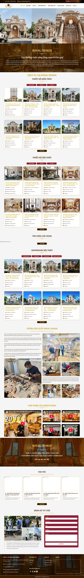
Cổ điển (51, 163)
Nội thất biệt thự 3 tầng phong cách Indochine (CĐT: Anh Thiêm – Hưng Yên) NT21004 (32, 184)
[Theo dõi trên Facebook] (30, 571)
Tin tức (74, 5)
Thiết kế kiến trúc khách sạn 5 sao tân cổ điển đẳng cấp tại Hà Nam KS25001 (13, 105)
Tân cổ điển (31, 163)
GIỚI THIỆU (28, 5)
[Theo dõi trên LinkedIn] (37, 571)
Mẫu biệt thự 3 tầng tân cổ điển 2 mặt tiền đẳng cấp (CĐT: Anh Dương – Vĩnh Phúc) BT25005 (32, 105)
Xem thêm (42, 150)
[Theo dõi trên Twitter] (34, 571)
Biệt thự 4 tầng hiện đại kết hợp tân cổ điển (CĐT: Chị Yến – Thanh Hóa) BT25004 (51, 105)
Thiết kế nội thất (51, 5)
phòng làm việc (56, 256)
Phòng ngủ (46, 256)
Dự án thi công (60, 5)
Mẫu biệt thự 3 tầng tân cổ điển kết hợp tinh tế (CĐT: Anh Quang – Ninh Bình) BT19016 (71, 137)
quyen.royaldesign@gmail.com (24, 1)
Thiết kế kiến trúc (42, 5)
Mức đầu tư (47, 529)
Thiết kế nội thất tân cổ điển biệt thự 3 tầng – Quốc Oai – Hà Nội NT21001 (51, 216)
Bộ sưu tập (68, 5)
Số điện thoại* (47, 521)
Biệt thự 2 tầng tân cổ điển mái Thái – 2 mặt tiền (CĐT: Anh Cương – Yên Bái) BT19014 (50, 309)
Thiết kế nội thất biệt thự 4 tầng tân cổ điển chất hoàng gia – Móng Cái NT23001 (70, 216)
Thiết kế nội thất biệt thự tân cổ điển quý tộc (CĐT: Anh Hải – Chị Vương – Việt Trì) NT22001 (70, 184)
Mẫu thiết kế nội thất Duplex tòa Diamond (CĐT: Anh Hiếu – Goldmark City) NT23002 (12, 216)
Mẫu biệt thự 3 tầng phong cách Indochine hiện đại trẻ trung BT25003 (70, 105)
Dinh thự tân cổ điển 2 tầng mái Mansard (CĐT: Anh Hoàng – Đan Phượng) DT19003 (51, 137)
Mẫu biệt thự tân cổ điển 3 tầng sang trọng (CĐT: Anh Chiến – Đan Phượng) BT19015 (32, 309)
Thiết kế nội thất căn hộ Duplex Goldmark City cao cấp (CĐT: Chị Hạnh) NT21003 (51, 184)
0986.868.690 (13, 1)
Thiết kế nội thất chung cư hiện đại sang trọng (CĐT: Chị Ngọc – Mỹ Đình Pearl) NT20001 (12, 184)
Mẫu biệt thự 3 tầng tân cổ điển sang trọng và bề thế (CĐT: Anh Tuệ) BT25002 (12, 137)
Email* (46, 525)
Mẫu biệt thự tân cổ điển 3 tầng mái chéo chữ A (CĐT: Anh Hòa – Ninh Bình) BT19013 (70, 309)
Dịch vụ (34, 5)
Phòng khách (26, 256)
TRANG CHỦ (22, 5)
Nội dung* (46, 533)
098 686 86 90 (10, 566)
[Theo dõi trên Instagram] (32, 571)
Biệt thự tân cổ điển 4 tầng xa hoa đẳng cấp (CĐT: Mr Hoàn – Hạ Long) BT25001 (32, 137)
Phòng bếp (36, 256)
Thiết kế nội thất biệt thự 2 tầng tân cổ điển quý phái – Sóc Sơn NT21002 (32, 216)
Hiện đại (41, 163)
